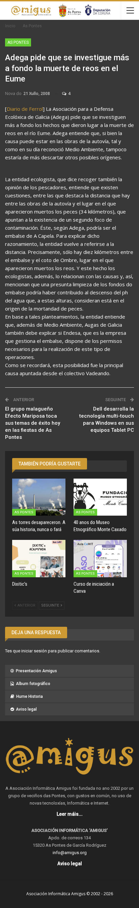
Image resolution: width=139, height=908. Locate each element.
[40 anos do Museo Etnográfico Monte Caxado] (100, 497)
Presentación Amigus (36, 671)
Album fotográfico (33, 683)
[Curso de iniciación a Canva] (100, 558)
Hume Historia (29, 696)
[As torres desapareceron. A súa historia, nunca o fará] (38, 497)
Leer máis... (70, 814)
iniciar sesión (34, 650)
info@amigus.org (70, 852)
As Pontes (18, 42)
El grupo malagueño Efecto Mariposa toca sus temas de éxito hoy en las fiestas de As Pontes (32, 423)
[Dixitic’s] (38, 558)
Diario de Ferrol (25, 108)
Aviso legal (26, 709)
